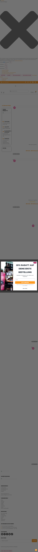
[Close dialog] (35, 263)
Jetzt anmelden (25, 282)
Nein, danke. (25, 288)
